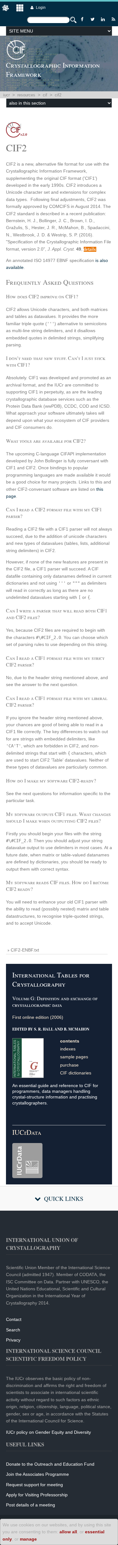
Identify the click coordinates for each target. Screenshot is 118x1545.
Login (41, 7)
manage (28, 1539)
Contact (13, 1319)
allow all (68, 1531)
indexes (68, 1048)
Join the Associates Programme (37, 1474)
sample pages (74, 1056)
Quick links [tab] (63, 1198)
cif (45, 95)
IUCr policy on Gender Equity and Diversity (48, 1432)
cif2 (58, 95)
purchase (69, 1065)
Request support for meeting (34, 1484)
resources (26, 95)
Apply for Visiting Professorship (37, 1494)
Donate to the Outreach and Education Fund (50, 1464)
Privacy (13, 1339)
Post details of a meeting (30, 1504)
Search (13, 1329)
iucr (6, 95)
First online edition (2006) (37, 1017)
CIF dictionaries (75, 1072)
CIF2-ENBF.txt (25, 949)
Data (26, 1132)
